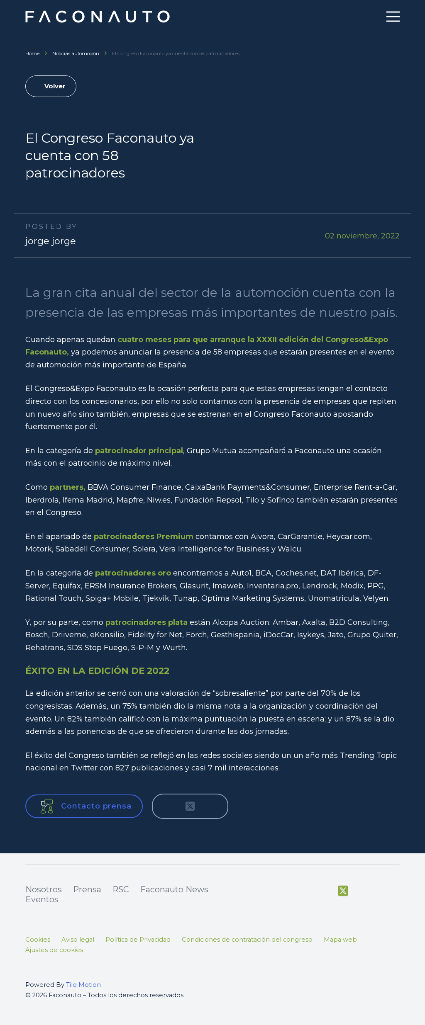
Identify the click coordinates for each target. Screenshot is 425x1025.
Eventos (42, 899)
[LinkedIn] (396, 890)
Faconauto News (174, 889)
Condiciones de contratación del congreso (247, 939)
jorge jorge (50, 241)
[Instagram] (378, 890)
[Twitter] (343, 891)
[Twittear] (190, 806)
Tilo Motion (83, 985)
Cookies (37, 939)
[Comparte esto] (167, 806)
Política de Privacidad (138, 939)
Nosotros (43, 889)
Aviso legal (77, 939)
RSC (120, 889)
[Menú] (392, 16)
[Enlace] (98, 16)
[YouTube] (361, 890)
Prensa (87, 889)
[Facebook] (325, 890)
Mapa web (340, 939)
